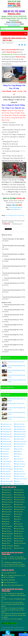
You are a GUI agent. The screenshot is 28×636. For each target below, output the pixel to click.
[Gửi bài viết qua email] (19, 45)
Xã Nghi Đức (5, 454)
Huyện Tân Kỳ (5, 478)
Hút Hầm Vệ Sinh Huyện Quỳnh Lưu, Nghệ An (17, 399)
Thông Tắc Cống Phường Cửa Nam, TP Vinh (16, 371)
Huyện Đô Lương (20, 466)
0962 (15, 22)
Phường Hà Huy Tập (21, 431)
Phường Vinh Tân (6, 446)
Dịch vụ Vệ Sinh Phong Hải (18, 627)
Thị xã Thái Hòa (20, 461)
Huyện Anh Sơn (6, 464)
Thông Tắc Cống (5, 357)
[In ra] (22, 45)
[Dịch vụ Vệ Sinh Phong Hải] (14, 4)
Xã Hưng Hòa (19, 449)
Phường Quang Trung (21, 441)
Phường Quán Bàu (7, 441)
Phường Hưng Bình (20, 434)
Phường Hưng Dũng (7, 436)
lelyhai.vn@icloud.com (14, 26)
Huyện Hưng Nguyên (7, 469)
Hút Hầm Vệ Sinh (5, 395)
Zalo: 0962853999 (23, 634)
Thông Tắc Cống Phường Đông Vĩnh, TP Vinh (17, 381)
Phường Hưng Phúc (21, 436)
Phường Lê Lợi (6, 439)
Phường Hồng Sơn (7, 434)
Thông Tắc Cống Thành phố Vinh (16, 361)
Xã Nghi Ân (18, 451)
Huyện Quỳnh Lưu (6, 424)
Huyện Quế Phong (20, 474)
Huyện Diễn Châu (6, 466)
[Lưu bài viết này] (25, 45)
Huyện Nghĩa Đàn (6, 474)
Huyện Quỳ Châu (6, 476)
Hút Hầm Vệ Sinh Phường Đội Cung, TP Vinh (16, 418)
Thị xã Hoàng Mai (6, 461)
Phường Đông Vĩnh (7, 431)
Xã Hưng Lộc (5, 451)
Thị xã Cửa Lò (19, 459)
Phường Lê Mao (20, 439)
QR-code (5, 623)
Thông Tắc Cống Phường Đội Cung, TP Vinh (16, 376)
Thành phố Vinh (6, 426)
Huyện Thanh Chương (21, 478)
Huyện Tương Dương (7, 481)
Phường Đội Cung (20, 429)
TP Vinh (18, 456)
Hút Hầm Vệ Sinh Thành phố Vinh (16, 403)
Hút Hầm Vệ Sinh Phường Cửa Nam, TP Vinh (17, 413)
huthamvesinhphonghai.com (12, 24)
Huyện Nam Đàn (6, 471)
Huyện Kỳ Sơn (19, 469)
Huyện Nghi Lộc (20, 471)
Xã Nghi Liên (5, 456)
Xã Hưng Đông (6, 449)
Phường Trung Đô (6, 444)
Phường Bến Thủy (20, 426)
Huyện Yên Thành (6, 483)
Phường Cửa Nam (6, 429)
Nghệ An (18, 481)
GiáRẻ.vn (21, 629)
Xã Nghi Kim (19, 454)
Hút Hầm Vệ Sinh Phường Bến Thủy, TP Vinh (17, 408)
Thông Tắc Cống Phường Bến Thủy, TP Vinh (16, 366)
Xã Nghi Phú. (5, 459)
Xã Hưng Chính (20, 446)
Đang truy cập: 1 (13, 623)
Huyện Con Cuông (20, 464)
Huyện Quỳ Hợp (20, 476)
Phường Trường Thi (20, 444)
